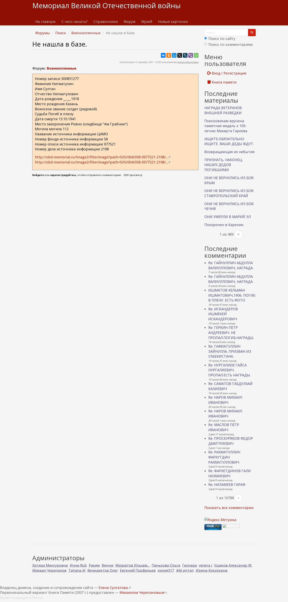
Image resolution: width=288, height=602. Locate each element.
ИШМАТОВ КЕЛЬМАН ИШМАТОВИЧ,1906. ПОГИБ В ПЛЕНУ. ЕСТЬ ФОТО (231, 295)
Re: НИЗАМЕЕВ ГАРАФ (226, 484)
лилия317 (166, 570)
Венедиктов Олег (102, 570)
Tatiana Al (76, 570)
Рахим (94, 565)
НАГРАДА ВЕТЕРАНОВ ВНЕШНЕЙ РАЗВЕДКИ (223, 110)
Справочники (105, 21)
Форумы (42, 33)
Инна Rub (78, 565)
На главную (45, 21)
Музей (146, 21)
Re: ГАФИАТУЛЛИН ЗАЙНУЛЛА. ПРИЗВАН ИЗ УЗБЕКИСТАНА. (229, 351)
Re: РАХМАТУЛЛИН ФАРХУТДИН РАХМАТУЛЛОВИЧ (224, 457)
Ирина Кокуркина (211, 570)
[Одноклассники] (168, 55)
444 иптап (185, 570)
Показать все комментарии (229, 507)
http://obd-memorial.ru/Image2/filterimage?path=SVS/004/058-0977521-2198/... (102, 157)
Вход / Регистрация (228, 73)
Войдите (38, 175)
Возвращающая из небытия (229, 151)
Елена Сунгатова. (115, 587)
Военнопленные (86, 33)
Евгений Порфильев (138, 570)
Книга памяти (223, 82)
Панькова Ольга (166, 565)
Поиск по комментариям (230, 44)
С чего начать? (75, 21)
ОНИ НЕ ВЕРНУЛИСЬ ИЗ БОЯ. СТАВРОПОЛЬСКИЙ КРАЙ (229, 193)
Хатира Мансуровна (188, 62)
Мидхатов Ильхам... (132, 565)
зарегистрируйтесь (63, 175)
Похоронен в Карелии (223, 224)
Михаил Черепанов (49, 570)
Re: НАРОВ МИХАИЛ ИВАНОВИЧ (225, 400)
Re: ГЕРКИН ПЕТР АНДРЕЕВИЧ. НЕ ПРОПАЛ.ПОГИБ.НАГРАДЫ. (231, 332)
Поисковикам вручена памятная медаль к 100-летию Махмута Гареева (225, 125)
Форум (129, 21)
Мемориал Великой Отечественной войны (106, 5)
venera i (205, 565)
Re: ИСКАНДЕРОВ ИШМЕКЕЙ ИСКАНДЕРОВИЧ (223, 314)
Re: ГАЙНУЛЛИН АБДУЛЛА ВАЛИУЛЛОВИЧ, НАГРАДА (230, 265)
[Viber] (190, 55)
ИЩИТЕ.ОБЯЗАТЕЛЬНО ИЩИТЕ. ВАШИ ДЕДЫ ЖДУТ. (229, 141)
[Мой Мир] (174, 55)
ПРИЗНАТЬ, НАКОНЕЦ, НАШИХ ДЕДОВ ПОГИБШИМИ (223, 164)
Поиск (60, 33)
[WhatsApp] (196, 55)
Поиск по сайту (221, 38)
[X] (179, 55)
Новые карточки (173, 21)
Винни (107, 565)
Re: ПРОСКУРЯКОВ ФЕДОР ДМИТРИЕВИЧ (230, 441)
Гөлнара (189, 565)
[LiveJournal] (185, 55)
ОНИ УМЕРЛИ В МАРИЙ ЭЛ (227, 216)
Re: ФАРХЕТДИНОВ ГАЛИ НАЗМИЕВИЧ (229, 473)
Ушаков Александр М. (233, 565)
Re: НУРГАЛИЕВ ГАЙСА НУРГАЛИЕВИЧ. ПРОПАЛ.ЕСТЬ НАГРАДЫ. (229, 370)
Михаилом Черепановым (143, 592)
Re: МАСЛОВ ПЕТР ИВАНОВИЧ (223, 427)
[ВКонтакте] (163, 55)
